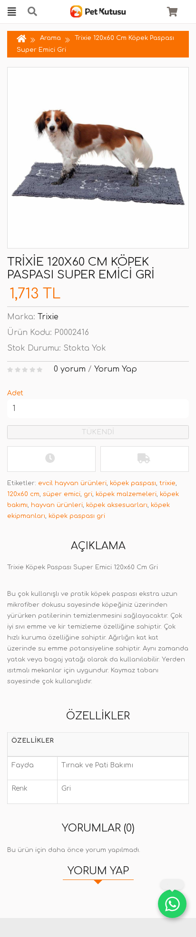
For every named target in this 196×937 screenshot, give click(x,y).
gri (88, 494)
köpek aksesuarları (116, 505)
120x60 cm (23, 494)
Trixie (48, 317)
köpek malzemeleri (126, 494)
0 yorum (70, 369)
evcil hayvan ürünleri (72, 483)
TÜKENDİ (98, 432)
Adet (15, 393)
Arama (50, 38)
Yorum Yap (115, 369)
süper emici (61, 494)
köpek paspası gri (77, 516)
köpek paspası (133, 483)
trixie (167, 483)
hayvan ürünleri (57, 505)
